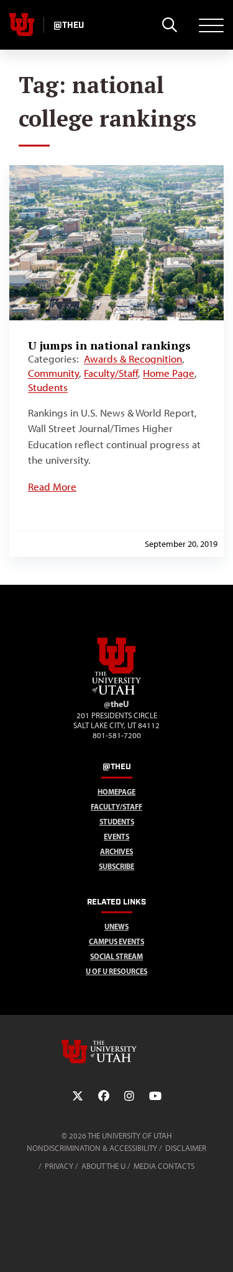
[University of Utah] (117, 1051)
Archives (116, 851)
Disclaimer (185, 1148)
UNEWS (116, 926)
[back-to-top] (218, 1247)
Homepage (116, 791)
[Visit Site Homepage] (117, 692)
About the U (103, 1166)
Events (116, 836)
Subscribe (116, 866)
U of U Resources (116, 971)
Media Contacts (164, 1166)
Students (48, 387)
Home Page (168, 373)
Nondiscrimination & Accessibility (92, 1148)
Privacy (59, 1166)
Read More (52, 486)
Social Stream (116, 956)
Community (53, 373)
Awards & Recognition (133, 359)
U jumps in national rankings (109, 345)
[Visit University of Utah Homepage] (21, 24)
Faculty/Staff (111, 373)
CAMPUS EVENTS (116, 941)
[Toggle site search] (169, 25)
